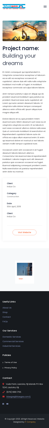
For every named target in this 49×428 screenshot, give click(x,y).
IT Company (30, 422)
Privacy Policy (11, 367)
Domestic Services (12, 336)
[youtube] (7, 404)
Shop (5, 312)
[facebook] (3, 404)
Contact (7, 316)
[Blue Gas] (14, 6)
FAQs (5, 321)
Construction (13, 196)
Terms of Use (11, 362)
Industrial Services (11, 346)
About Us (7, 307)
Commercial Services (13, 341)
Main (21, 278)
